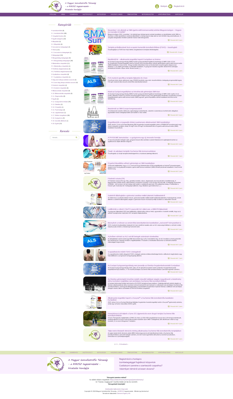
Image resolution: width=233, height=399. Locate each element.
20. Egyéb (56, 123)
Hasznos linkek (117, 14)
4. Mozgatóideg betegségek (61, 61)
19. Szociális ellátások (59, 121)
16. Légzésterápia (58, 112)
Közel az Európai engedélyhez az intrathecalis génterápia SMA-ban (134, 92)
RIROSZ (121, 391)
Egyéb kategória (58, 39)
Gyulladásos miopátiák (60, 74)
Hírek (63, 14)
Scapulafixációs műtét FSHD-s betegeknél (124, 252)
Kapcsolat (179, 14)
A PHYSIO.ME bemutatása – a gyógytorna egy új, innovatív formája (134, 138)
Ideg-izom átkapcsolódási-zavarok (63, 80)
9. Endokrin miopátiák (59, 88)
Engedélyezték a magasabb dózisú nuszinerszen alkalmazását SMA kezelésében (139, 122)
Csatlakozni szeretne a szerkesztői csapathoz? (140, 366)
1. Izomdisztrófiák (58, 33)
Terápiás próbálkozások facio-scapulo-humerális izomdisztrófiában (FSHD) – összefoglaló (142, 47)
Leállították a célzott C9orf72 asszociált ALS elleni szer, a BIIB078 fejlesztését (138, 209)
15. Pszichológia (58, 110)
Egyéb (55, 99)
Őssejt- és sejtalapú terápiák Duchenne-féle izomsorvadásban (132, 151)
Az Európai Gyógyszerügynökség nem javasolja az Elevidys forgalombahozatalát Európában (144, 266)
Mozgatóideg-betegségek (61, 58)
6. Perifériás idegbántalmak (61, 71)
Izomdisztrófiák (57, 30)
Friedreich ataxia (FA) (116, 179)
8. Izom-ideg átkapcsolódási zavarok (64, 82)
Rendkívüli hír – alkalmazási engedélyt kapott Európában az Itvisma (134, 59)
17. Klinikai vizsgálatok (60, 115)
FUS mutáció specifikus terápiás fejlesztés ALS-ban (127, 78)
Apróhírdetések (164, 14)
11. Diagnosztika (58, 96)
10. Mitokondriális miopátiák (61, 93)
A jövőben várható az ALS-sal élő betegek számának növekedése (133, 237)
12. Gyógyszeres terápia (60, 102)
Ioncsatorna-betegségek (60, 47)
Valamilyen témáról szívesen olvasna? (136, 369)
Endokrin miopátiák (59, 85)
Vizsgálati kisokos (58, 36)
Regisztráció (179, 6)
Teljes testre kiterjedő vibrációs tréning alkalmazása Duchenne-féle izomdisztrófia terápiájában (144, 331)
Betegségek (101, 14)
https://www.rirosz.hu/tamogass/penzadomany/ (127, 380)
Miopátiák (56, 41)
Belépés (164, 6)
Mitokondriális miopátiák (60, 91)
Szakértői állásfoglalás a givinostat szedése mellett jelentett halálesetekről (136, 196)
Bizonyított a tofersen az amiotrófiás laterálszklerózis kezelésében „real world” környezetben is (144, 223)
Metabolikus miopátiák (60, 63)
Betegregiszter (148, 14)
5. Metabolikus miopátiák (60, 66)
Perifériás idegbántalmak (60, 69)
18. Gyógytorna (58, 118)
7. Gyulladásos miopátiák (60, 77)
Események (74, 14)
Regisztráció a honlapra (130, 359)
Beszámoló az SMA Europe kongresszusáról (125, 109)
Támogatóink (132, 14)
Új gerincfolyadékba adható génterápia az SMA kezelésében (131, 163)
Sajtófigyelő (87, 14)
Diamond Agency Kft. (124, 393)
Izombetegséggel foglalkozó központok (137, 362)
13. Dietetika (56, 104)
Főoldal (53, 14)
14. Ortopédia (57, 107)
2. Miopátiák (56, 44)
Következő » (124, 344)
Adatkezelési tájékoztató (112, 389)
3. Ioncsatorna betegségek (61, 52)
